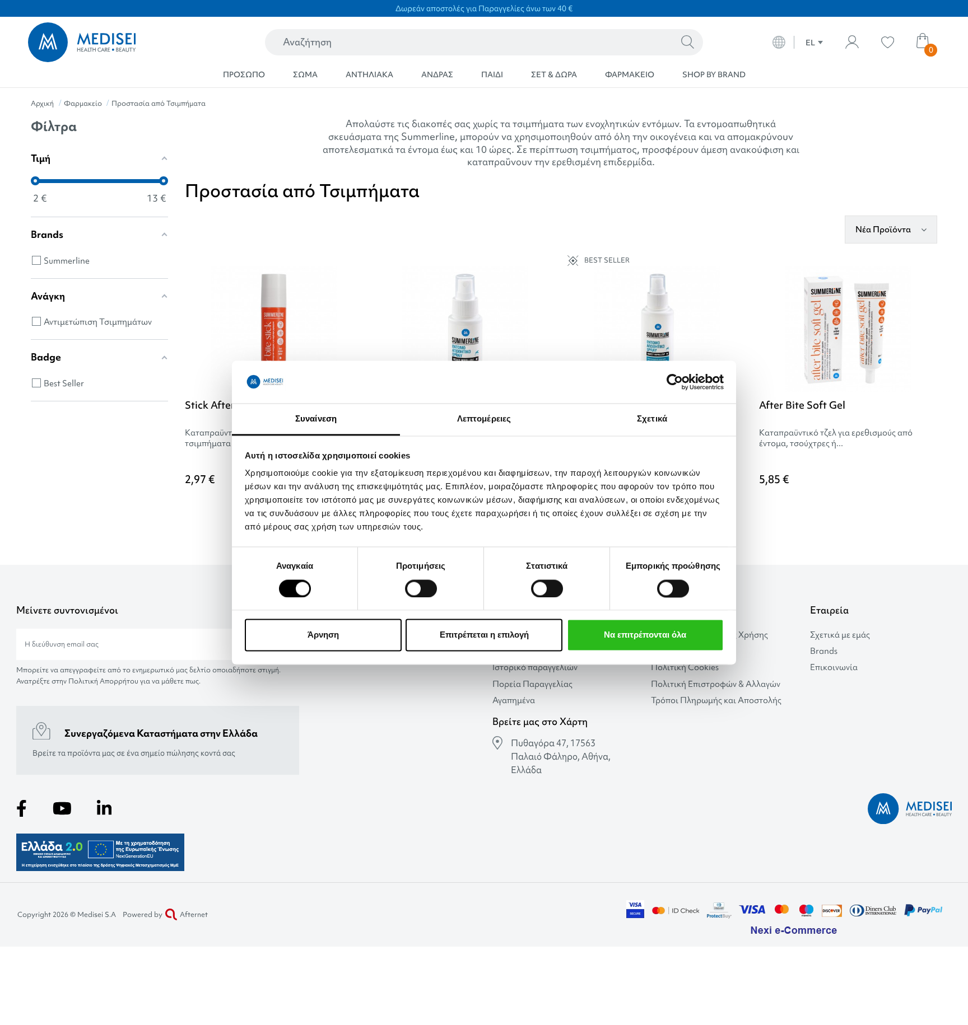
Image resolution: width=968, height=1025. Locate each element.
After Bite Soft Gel (802, 405)
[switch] (421, 588)
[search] (687, 42)
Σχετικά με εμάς (840, 635)
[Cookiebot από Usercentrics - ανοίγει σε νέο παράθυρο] (675, 381)
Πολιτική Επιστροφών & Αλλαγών (715, 684)
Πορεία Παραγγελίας (532, 684)
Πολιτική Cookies (685, 667)
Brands (823, 651)
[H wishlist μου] (887, 42)
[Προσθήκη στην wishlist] (354, 292)
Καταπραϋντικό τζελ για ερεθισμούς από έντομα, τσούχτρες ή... (836, 438)
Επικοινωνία (834, 667)
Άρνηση (323, 635)
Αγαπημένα (513, 700)
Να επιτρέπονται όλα (645, 635)
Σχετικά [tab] (652, 419)
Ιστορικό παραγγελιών (535, 667)
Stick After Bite (220, 405)
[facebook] (21, 808)
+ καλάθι (887, 510)
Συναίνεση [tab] (316, 419)
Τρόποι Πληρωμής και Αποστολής (716, 700)
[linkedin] (104, 808)
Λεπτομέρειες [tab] (484, 419)
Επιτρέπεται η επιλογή (484, 635)
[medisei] (119, 42)
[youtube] (62, 808)
